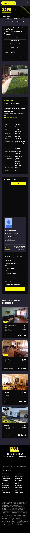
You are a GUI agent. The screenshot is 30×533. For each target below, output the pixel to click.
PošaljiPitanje (15, 289)
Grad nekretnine (5, 473)
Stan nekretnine (5, 483)
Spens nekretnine (6, 482)
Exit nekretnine (18, 483)
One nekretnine (18, 489)
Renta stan (4, 490)
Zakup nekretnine (19, 490)
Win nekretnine (18, 482)
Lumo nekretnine (19, 492)
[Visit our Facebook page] (8, 454)
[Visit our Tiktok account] (22, 454)
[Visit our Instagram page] (11, 454)
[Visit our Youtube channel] (13, 454)
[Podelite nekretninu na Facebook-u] (21, 55)
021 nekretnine (5, 474)
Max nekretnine (18, 485)
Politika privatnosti (9, 456)
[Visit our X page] (16, 454)
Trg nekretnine (18, 487)
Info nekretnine (18, 474)
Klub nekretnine (5, 480)
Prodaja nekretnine (6, 492)
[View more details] (18, 183)
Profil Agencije (21, 249)
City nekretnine (18, 473)
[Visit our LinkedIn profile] (19, 454)
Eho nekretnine (18, 480)
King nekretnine (5, 487)
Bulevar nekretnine (19, 476)
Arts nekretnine (5, 489)
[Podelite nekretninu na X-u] (24, 55)
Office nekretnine (6, 478)
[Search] (14, 3)
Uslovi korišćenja (21, 456)
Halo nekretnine (18, 478)
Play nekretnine (5, 485)
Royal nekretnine (5, 476)
